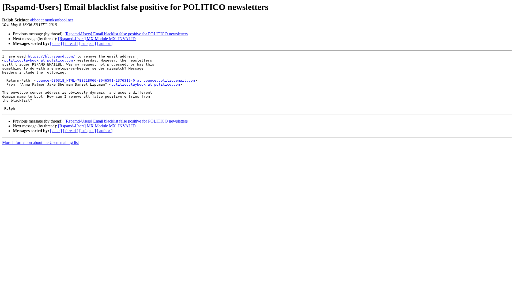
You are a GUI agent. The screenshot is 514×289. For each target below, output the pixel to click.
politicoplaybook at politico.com (38, 60)
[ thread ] (70, 43)
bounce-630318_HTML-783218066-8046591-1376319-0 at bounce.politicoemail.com (115, 80)
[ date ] (56, 43)
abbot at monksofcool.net (51, 20)
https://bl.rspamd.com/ (51, 56)
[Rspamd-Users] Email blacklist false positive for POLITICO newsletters (126, 34)
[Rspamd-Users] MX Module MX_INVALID (97, 38)
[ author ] (104, 43)
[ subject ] (87, 43)
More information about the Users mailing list (40, 142)
